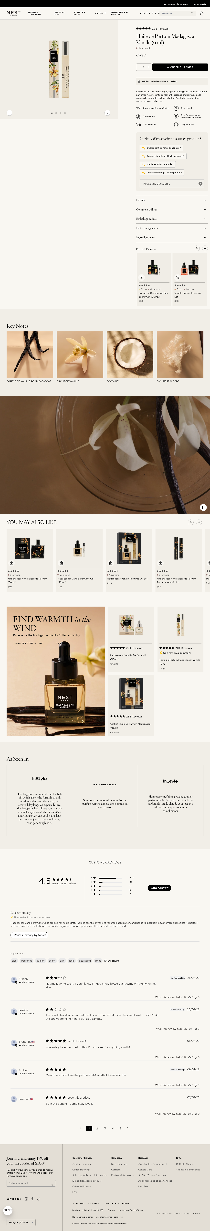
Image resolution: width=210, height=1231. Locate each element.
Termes (111, 1210)
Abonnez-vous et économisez (155, 1180)
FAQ (74, 1191)
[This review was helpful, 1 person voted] (190, 1028)
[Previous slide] (9, 113)
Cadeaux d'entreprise (188, 1169)
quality (40, 960)
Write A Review (159, 887)
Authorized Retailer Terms (131, 1210)
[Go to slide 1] (51, 113)
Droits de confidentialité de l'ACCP (87, 1210)
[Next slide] (107, 113)
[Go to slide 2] (56, 113)
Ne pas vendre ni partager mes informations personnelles (97, 1217)
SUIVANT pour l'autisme (152, 1175)
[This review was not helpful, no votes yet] (196, 997)
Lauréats (143, 1186)
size (14, 960)
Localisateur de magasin (176, 4)
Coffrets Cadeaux (186, 1164)
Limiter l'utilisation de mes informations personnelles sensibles (99, 1224)
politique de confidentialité (117, 1203)
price (98, 960)
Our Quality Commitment (152, 1164)
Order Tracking (81, 1169)
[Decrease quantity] (139, 67)
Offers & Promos (81, 1186)
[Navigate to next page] (129, 1127)
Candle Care (145, 1169)
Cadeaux (100, 13)
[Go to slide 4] (65, 113)
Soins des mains (79, 13)
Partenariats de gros (122, 1175)
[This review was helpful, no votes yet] (189, 997)
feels (71, 960)
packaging (85, 960)
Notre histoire (119, 1164)
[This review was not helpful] (196, 1028)
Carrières (116, 1169)
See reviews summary (177, 653)
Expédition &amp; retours (87, 1180)
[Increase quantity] (148, 67)
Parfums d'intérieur (34, 13)
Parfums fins (59, 13)
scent (52, 960)
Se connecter (200, 4)
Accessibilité (78, 1203)
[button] (192, 13)
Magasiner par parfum (119, 13)
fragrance (26, 960)
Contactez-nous (81, 1164)
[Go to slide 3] (60, 113)
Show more (111, 960)
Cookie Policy (94, 1203)
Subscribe (52, 1185)
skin (62, 960)
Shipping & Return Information (89, 1175)
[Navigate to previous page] (81, 1127)
